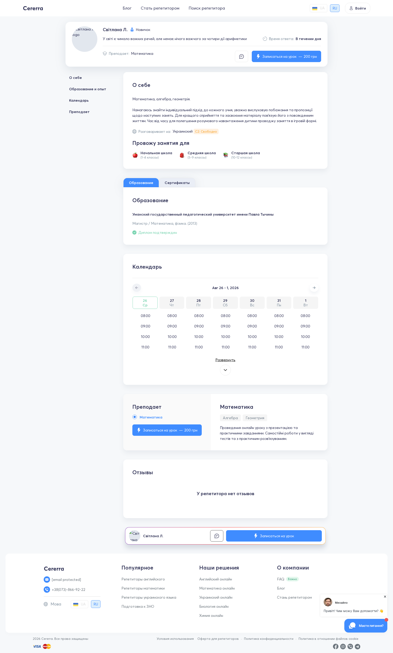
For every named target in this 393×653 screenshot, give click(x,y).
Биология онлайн (214, 606)
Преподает (79, 111)
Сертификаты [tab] (177, 182)
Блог (127, 8)
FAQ (280, 579)
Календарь (79, 100)
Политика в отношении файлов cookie (328, 639)
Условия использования (175, 639)
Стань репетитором (294, 597)
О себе (75, 77)
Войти (360, 8)
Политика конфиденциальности (268, 639)
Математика (142, 53)
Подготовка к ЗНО (137, 606)
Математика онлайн (217, 588)
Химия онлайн (211, 615)
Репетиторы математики (143, 588)
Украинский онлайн (215, 597)
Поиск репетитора (207, 8)
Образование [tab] (141, 182)
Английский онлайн (215, 579)
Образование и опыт (87, 89)
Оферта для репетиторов (218, 639)
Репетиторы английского (143, 579)
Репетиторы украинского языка (148, 597)
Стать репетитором (160, 8)
